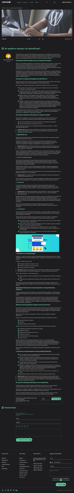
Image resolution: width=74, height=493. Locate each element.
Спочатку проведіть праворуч (61, 478)
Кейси (36, 2)
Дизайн (4, 458)
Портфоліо (22, 460)
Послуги (19, 2)
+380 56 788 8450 (37, 470)
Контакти (25, 2)
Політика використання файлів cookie (23, 470)
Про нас (31, 2)
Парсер (4, 462)
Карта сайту (23, 475)
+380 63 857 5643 (37, 467)
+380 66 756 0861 (37, 465)
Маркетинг (5, 460)
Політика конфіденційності (24, 465)
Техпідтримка (6, 464)
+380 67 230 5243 (66, 2)
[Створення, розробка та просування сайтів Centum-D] (6, 2)
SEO (3, 466)
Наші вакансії (23, 462)
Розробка (4, 468)
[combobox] (52, 462)
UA (54, 2)
